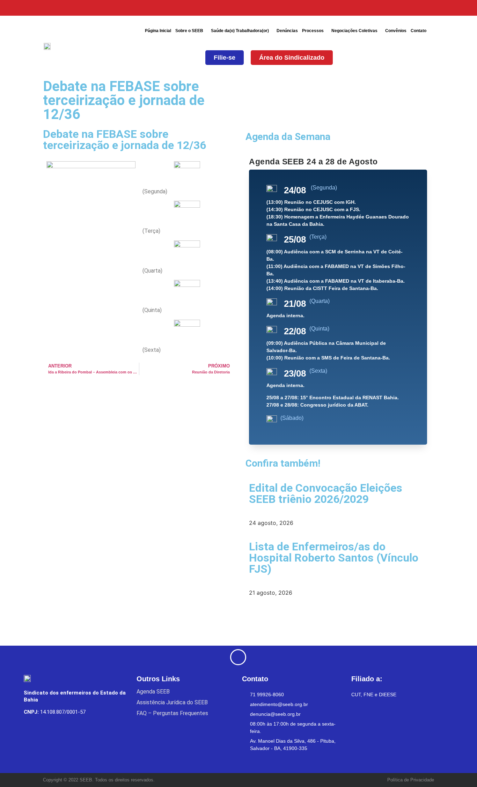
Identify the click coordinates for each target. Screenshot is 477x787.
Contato (418, 30)
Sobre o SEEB (189, 30)
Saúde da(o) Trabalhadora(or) (240, 30)
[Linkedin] (412, 8)
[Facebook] (360, 8)
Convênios (395, 30)
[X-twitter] (377, 8)
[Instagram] (395, 8)
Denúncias (287, 30)
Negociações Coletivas (354, 30)
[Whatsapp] (430, 8)
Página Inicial (158, 30)
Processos (313, 30)
